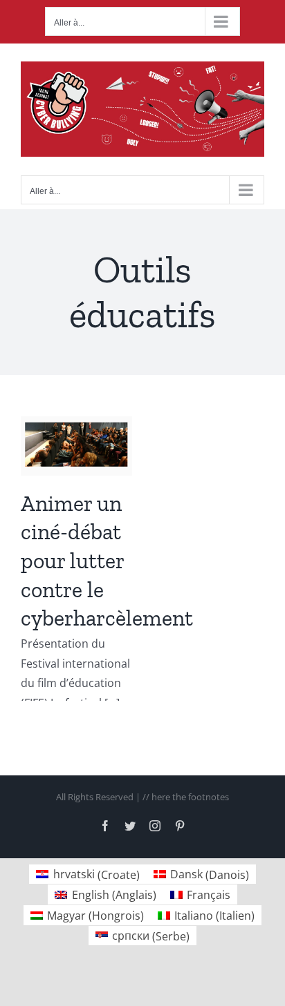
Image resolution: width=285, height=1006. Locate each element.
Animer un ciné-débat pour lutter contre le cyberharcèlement (107, 560)
